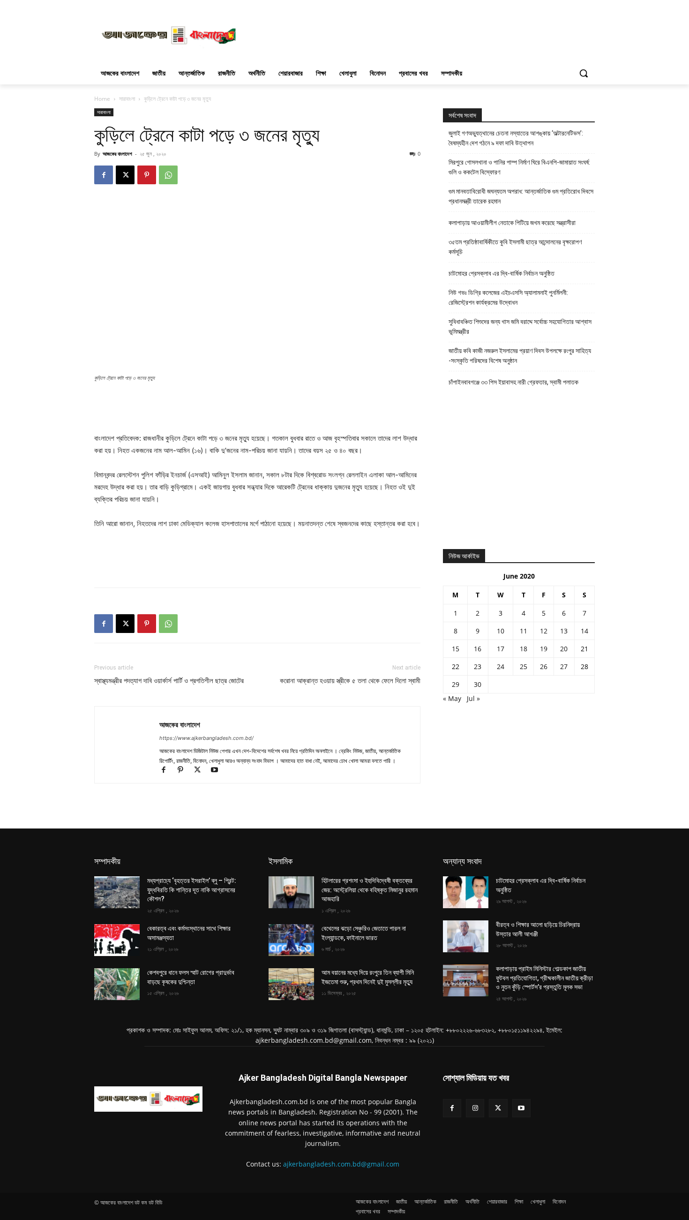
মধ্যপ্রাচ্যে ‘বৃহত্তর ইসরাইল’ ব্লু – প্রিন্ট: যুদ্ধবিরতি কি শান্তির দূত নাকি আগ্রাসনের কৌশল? (191, 890)
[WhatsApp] (168, 175)
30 (477, 684)
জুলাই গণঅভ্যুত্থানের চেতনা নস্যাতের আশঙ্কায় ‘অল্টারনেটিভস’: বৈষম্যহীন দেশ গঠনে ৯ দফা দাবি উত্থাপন (516, 138)
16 (477, 648)
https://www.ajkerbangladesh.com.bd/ (206, 738)
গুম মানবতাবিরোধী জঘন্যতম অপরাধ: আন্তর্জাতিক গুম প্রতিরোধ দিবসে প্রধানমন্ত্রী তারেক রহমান (521, 196)
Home (102, 99)
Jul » (473, 698)
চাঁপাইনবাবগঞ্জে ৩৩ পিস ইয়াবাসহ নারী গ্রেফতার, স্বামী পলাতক (513, 382)
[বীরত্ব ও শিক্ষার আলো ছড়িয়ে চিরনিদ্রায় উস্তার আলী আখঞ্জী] (465, 936)
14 (584, 630)
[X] (125, 175)
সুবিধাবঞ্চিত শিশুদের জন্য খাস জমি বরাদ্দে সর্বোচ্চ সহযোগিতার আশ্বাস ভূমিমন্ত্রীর (520, 326)
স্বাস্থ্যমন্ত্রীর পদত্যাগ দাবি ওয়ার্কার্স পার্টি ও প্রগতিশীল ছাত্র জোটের (169, 681)
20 (564, 648)
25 (523, 666)
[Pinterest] (146, 175)
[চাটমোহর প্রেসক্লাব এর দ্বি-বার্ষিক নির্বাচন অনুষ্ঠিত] (465, 892)
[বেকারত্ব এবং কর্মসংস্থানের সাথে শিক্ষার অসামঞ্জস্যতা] (117, 940)
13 (564, 630)
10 (500, 630)
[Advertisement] (414, 34)
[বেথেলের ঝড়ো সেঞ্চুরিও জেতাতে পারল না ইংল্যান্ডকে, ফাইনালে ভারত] (291, 940)
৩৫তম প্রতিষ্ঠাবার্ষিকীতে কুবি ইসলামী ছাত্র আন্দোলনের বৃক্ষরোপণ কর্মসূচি (515, 247)
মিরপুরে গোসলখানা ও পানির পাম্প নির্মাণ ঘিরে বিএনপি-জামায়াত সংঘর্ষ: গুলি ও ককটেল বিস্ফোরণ (519, 167)
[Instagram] (475, 1108)
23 (477, 666)
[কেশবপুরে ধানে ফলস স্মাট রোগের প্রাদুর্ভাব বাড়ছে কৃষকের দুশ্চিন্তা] (117, 984)
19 (543, 648)
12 (543, 630)
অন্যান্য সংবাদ (462, 861)
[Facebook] (103, 175)
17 (500, 648)
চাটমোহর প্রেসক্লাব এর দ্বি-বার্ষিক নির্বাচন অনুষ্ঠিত (501, 273)
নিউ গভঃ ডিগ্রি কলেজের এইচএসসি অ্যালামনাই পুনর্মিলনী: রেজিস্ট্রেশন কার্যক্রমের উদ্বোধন (508, 297)
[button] (583, 73)
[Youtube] (217, 770)
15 (455, 648)
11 (523, 630)
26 (543, 666)
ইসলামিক (280, 861)
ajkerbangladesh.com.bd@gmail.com (341, 1164)
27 (564, 666)
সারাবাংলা (127, 99)
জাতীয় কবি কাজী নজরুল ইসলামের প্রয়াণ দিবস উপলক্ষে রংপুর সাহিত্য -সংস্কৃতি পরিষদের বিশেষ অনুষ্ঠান (520, 355)
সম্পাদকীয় (107, 861)
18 (523, 648)
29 (455, 684)
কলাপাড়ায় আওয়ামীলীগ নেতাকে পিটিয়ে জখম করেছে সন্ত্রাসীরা (512, 222)
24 (500, 666)
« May (452, 698)
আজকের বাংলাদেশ (117, 153)
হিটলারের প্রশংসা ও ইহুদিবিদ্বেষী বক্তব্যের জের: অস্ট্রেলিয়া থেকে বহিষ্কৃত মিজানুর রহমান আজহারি (370, 890)
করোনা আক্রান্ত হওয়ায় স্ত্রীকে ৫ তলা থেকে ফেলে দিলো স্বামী (350, 681)
